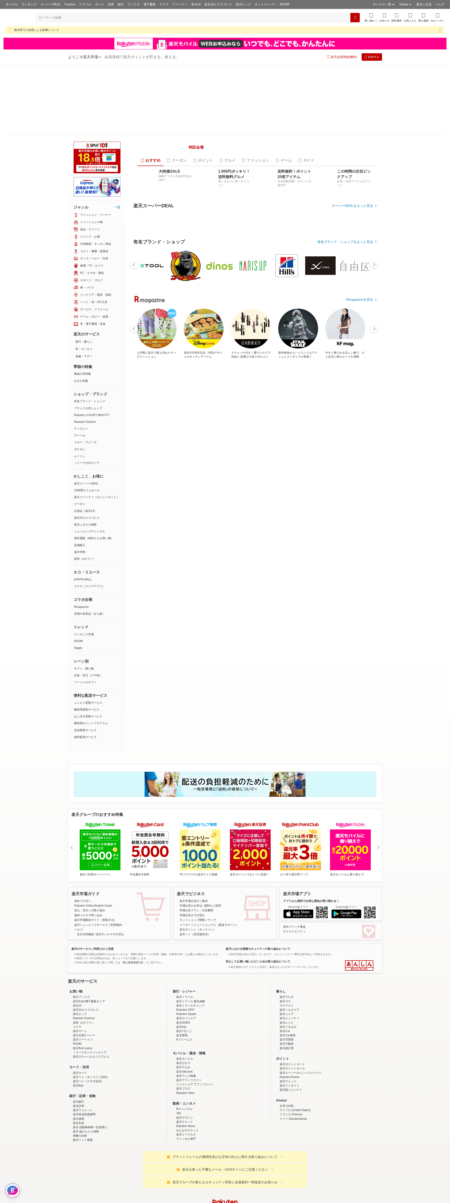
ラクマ (164, 4)
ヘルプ (439, 4)
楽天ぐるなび (288, 973)
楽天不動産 (287, 990)
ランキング (29, 4)
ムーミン (79, 385)
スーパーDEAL (51, 4)
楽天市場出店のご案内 (194, 847)
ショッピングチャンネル (89, 460)
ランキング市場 (84, 563)
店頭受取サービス (85, 659)
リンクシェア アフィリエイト (195, 1031)
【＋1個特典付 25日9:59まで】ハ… (331, 455)
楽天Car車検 (288, 981)
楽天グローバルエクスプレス (91, 1003)
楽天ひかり (183, 1009)
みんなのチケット (187, 1076)
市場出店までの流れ (192, 861)
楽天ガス (285, 947)
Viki (178, 1059)
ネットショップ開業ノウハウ (198, 866)
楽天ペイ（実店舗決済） (195, 880)
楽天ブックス (81, 943)
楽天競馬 (182, 981)
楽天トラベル (184, 943)
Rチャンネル (184, 1055)
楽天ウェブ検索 (186, 1022)
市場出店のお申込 (191, 852)
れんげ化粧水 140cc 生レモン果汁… (279, 455)
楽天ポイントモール (292, 1015)
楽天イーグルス (186, 1081)
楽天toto (181, 973)
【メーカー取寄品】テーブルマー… (357, 455)
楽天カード (80, 1019)
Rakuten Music (185, 1072)
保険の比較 (80, 1082)
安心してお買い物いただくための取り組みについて (258, 908)
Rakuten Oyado (186, 960)
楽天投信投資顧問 (84, 1061)
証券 (111, 4)
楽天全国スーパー (84, 981)
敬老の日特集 (82, 303)
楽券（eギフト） (84, 488)
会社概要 (157, 1186)
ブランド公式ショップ (88, 337)
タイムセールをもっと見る (353, 485)
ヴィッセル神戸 (186, 1085)
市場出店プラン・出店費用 (196, 857)
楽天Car (285, 977)
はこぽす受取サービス (88, 645)
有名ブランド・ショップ (89, 330)
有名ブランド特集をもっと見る (350, 557)
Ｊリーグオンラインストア (90, 998)
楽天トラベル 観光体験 (190, 947)
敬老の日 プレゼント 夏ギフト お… (148, 455)
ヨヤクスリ (287, 951)
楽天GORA (183, 969)
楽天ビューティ (289, 964)
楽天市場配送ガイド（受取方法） (95, 866)
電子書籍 (149, 4)
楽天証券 (78, 1052)
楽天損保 (78, 1065)
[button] (384, 17)
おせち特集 (81, 310)
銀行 (121, 4)
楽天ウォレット (83, 1056)
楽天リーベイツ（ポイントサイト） (96, 426)
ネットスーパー (265, 4)
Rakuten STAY (185, 956)
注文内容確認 (85, 880)
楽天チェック (288, 1027)
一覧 (117, 136)
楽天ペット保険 (83, 1086)
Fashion (69, 4)
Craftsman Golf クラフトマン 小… (304, 455)
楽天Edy (78, 1032)
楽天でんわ (183, 1013)
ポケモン (79, 378)
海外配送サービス (85, 666)
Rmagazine (81, 536)
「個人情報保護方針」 (133, 908)
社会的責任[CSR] (226, 1186)
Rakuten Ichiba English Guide (93, 852)
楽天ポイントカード (292, 1010)
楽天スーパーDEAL (86, 413)
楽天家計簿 (287, 994)
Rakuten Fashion (85, 351)
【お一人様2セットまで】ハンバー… (226, 455)
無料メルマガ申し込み (88, 861)
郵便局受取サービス (86, 639)
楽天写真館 (287, 986)
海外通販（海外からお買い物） (93, 467)
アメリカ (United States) (295, 1056)
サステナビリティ (294, 877)
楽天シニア (287, 960)
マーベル (79, 365)
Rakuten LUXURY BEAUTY (91, 344)
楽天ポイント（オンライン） (198, 876)
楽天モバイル (184, 1005)
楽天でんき (287, 943)
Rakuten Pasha (289, 1023)
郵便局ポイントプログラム (91, 652)
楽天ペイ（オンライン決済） (91, 1023)
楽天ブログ (183, 1035)
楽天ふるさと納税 (85, 454)
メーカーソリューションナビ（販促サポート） (209, 871)
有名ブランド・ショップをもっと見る (345, 355)
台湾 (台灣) (286, 1052)
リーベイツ (180, 4)
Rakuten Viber (185, 1039)
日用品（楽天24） (85, 440)
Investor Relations (199, 1186)
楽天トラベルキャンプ (190, 951)
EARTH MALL (83, 509)
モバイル (12, 4)
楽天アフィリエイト (189, 1026)
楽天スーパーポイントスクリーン (301, 1019)
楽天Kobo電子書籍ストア (89, 947)
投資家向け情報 (177, 1186)
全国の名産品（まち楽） (89, 543)
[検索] (355, 17)
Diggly (78, 577)
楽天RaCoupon (83, 994)
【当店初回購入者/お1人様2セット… (200, 455)
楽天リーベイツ (83, 986)
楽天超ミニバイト (291, 1036)
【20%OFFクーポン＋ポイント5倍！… (174, 455)
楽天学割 (79, 481)
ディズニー (81, 358)
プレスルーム (248, 1186)
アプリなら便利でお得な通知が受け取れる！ (311, 847)
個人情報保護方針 (286, 1186)
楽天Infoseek (184, 1018)
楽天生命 (78, 1069)
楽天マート (80, 977)
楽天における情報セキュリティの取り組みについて (258, 895)
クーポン (79, 433)
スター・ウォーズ (85, 371)
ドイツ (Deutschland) (293, 1065)
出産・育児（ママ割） (88, 604)
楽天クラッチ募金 (294, 873)
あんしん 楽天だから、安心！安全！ (359, 912)
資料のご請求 (212, 852)
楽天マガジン (184, 1064)
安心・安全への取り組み (89, 857)
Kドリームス (184, 986)
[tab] (150, 145)
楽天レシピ (287, 969)
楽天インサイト (289, 1032)
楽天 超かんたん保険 (86, 1077)
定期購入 (79, 474)
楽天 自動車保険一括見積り (90, 1073)
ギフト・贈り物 (84, 598)
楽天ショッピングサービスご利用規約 (98, 871)
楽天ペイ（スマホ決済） (88, 1027)
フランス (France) (291, 1061)
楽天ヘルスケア (289, 956)
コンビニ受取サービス (88, 632)
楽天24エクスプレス (218, 4)
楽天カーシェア (186, 964)
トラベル (85, 4)
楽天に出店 (423, 4)
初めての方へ (82, 847)
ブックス (134, 4)
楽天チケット (184, 1068)
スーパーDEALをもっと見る (352, 190)
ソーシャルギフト (85, 611)
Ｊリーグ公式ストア (86, 392)
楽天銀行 (78, 1048)
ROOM (284, 4)
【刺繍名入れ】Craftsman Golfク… (253, 455)
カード (99, 4)
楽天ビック (243, 4)
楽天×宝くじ (184, 977)
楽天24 (196, 4)
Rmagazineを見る (359, 618)
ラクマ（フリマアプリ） (89, 515)
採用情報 (266, 1186)
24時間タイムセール (87, 419)
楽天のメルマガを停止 (110, 880)
